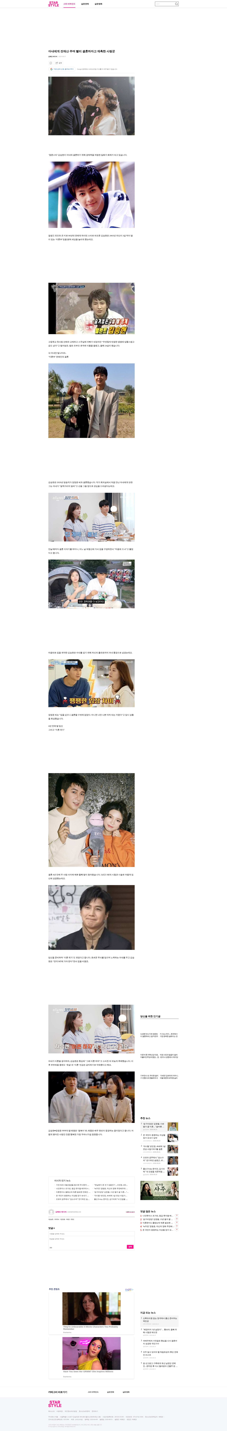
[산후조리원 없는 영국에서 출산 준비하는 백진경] (159, 1321)
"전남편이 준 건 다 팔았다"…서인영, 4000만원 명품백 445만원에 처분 (109, 1185)
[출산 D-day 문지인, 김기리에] (159, 1171)
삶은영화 (98, 4)
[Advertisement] (113, 27)
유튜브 (57, 1219)
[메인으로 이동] (53, 6)
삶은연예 (85, 4)
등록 (130, 1247)
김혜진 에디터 (52, 56)
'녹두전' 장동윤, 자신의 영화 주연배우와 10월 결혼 (110, 1189)
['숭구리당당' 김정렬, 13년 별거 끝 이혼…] (159, 1126)
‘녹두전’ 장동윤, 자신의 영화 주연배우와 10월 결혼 (158, 1226)
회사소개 (51, 1411)
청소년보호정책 (84, 1411)
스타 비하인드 (69, 4)
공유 (60, 63)
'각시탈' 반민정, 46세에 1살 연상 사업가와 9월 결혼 (110, 1196)
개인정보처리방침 (71, 1411)
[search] (176, 4)
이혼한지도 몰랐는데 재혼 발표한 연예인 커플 (72, 1192)
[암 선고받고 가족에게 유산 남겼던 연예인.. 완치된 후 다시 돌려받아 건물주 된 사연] (159, 1366)
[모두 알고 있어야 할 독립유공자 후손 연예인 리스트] (159, 1354)
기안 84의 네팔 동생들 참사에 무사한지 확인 (71, 1185)
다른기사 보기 (130, 1212)
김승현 (51, 1219)
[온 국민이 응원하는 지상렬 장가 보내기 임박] (159, 1137)
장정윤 (63, 1219)
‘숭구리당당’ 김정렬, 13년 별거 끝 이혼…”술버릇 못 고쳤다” (158, 1219)
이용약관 (60, 1411)
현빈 (72, 1219)
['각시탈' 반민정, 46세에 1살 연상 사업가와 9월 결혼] (159, 1149)
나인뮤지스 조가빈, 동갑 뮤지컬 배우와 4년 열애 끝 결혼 (72, 1189)
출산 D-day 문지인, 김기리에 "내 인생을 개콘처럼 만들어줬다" (110, 1199)
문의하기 (95, 1411)
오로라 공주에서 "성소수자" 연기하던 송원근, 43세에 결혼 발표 (71, 1199)
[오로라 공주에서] (159, 1160)
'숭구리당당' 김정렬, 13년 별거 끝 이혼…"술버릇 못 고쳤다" (110, 1192)
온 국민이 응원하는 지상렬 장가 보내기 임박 (71, 1196)
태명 (68, 1219)
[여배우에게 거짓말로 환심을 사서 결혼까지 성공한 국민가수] (159, 1343)
